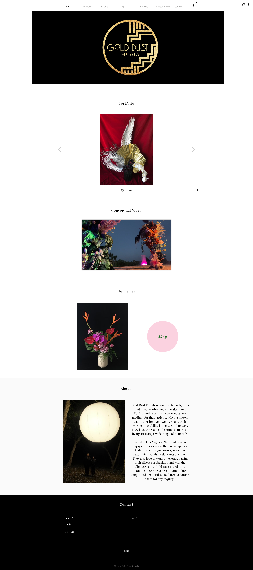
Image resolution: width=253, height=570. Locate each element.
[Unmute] (91, 266)
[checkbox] (122, 190)
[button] (195, 5)
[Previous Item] (59, 149)
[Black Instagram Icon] (244, 4)
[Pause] (86, 266)
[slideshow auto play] (196, 190)
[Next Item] (193, 149)
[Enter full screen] (167, 266)
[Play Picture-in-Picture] (162, 266)
